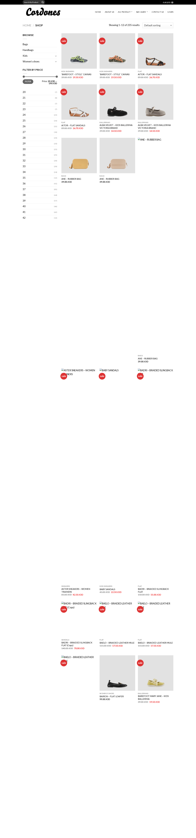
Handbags (28, 49)
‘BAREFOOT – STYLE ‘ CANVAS (76, 74)
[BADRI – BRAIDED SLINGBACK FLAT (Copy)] (79, 619)
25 (24, 120)
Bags (25, 44)
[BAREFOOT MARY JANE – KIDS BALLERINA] (155, 673)
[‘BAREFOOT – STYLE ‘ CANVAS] (79, 51)
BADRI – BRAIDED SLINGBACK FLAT (153, 590)
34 (24, 172)
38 (24, 194)
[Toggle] (56, 56)
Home (27, 25)
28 (24, 137)
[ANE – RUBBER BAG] (79, 155)
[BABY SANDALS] (117, 476)
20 (24, 91)
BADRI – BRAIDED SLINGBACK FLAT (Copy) (76, 644)
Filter (28, 81)
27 (24, 132)
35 (24, 177)
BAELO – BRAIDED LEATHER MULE (117, 642)
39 (24, 200)
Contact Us (158, 11)
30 (24, 149)
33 (24, 166)
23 (24, 109)
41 (24, 212)
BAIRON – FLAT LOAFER (112, 696)
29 (24, 143)
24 (24, 114)
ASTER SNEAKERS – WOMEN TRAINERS (75, 590)
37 (24, 189)
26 (24, 126)
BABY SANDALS (107, 589)
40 (24, 206)
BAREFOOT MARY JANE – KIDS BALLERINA (153, 697)
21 (24, 97)
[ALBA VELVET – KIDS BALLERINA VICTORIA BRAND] (117, 102)
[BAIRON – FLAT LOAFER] (117, 673)
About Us (109, 11)
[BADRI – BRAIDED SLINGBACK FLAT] (155, 476)
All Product (124, 11)
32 (24, 160)
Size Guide (141, 11)
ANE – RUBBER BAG (71, 179)
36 (24, 183)
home (98, 11)
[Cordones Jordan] (47, 12)
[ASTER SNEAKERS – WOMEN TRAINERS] (79, 476)
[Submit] (42, 2)
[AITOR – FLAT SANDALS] (155, 51)
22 (24, 103)
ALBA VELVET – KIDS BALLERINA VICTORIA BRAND (116, 126)
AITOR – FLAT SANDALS (150, 74)
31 (24, 154)
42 (24, 217)
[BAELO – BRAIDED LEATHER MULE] (117, 619)
